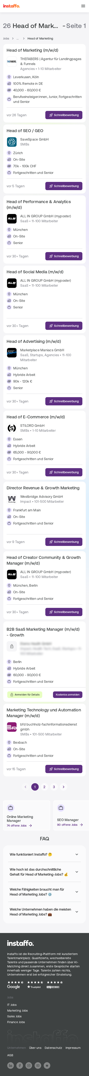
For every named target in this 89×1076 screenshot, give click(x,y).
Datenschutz (53, 1047)
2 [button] (44, 787)
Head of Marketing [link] (40, 38)
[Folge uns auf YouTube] (38, 1065)
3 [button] (54, 787)
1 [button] (34, 787)
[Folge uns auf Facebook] (19, 1065)
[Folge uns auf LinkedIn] (10, 1065)
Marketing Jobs (17, 1010)
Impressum (73, 1047)
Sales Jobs (14, 1016)
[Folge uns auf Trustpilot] (47, 1065)
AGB (10, 1055)
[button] (83, 6)
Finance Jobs (16, 1022)
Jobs (6, 38)
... (18, 38)
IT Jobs (12, 1004)
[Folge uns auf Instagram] (28, 1065)
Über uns (35, 1047)
